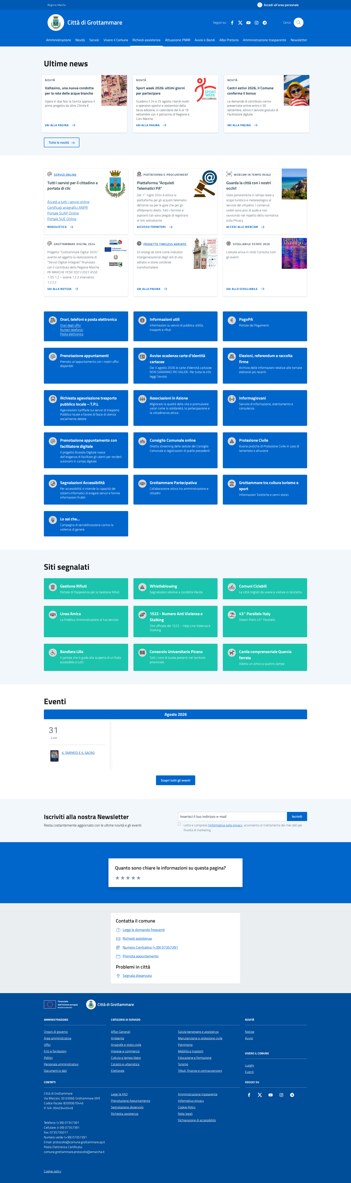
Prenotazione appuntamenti (84, 356)
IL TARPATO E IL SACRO (78, 752)
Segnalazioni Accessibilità (82, 483)
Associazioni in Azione (169, 398)
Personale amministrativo (61, 1064)
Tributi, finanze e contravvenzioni (200, 1070)
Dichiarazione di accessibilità (197, 1120)
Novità (80, 40)
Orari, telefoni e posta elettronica (88, 319)
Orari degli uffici (70, 325)
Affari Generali (120, 1031)
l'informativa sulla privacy (225, 825)
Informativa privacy (191, 1100)
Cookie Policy (187, 1107)
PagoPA (246, 319)
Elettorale (117, 1070)
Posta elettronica (71, 334)
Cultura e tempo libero (126, 1057)
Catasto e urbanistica (125, 1064)
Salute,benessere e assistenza (198, 1031)
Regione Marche (57, 5)
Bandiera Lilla (71, 652)
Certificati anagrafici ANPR (67, 207)
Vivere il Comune (116, 40)
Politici (48, 1057)
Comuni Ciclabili (253, 586)
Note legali (185, 1113)
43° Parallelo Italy (254, 614)
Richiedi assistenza (146, 40)
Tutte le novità (59, 142)
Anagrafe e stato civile (126, 1044)
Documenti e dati (55, 1070)
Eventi (249, 1071)
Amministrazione (58, 40)
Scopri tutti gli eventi (175, 780)
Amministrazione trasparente (264, 40)
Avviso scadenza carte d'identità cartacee (177, 359)
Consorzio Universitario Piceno (176, 652)
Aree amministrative (57, 1038)
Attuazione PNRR (177, 40)
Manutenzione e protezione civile (200, 1038)
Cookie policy (52, 1171)
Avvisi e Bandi (205, 40)
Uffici (47, 1044)
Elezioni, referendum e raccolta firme (265, 359)
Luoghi (249, 1065)
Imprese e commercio (125, 1051)
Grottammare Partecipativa (173, 483)
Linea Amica (70, 614)
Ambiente (117, 1038)
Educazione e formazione (194, 1057)
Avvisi (249, 1038)
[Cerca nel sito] (298, 22)
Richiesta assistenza (124, 1113)
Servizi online (65, 174)
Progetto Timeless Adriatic (165, 244)
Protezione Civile (253, 440)
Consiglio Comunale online (173, 440)
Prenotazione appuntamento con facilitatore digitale (88, 443)
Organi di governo (56, 1031)
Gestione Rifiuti (73, 586)
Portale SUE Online (61, 219)
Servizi (94, 40)
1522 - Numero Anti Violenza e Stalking (176, 617)
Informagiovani (252, 398)
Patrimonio (185, 1044)
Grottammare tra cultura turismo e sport (268, 486)
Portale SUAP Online (63, 213)
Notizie (249, 1031)
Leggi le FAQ (119, 1094)
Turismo (183, 1064)
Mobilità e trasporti (190, 1051)
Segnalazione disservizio (127, 1107)
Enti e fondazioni (55, 1051)
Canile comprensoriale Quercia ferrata (265, 655)
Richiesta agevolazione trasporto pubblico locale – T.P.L (88, 401)
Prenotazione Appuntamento (130, 1100)
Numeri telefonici (71, 330)
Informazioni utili (165, 319)
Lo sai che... (70, 519)
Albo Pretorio (229, 40)
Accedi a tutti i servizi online (68, 202)
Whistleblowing (163, 586)
